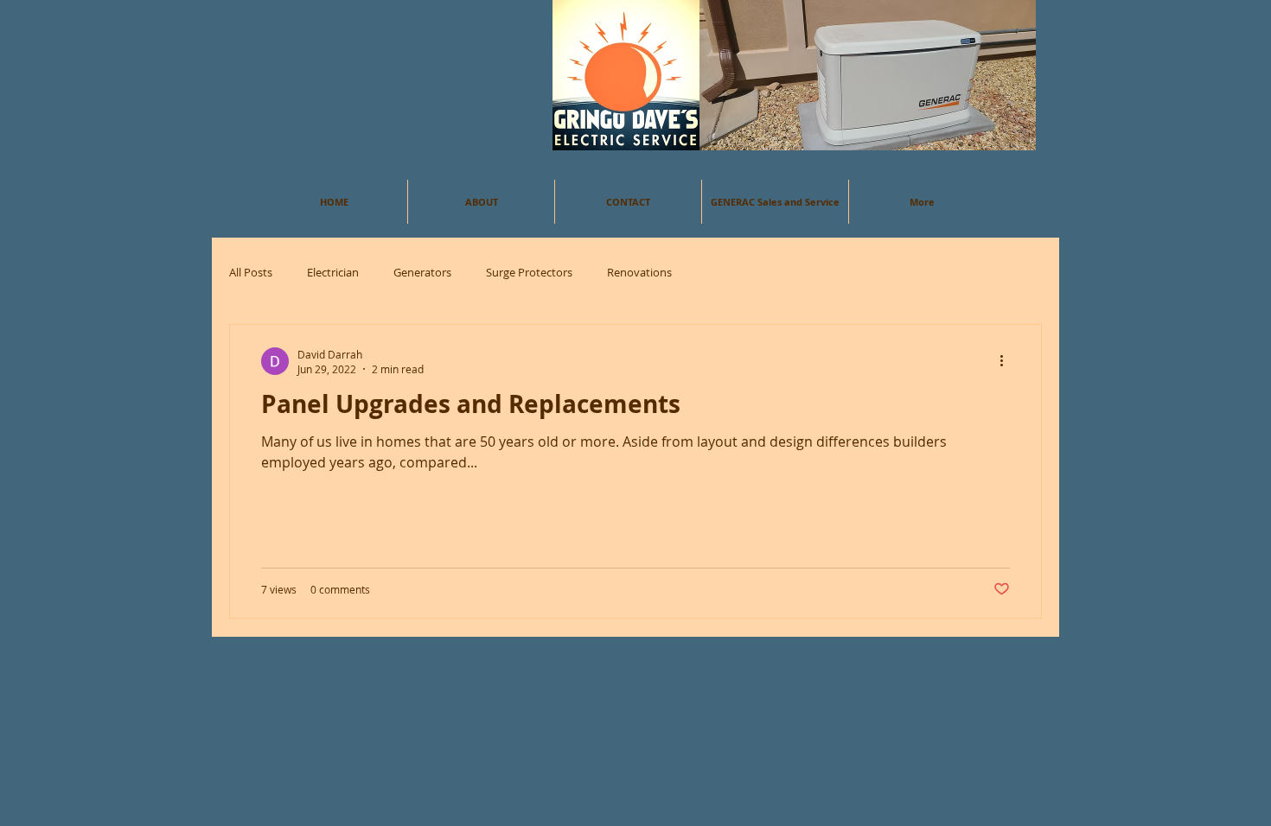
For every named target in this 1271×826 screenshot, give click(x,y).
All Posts (250, 272)
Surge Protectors (529, 272)
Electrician (333, 272)
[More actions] (1007, 361)
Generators (422, 272)
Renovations (639, 272)
